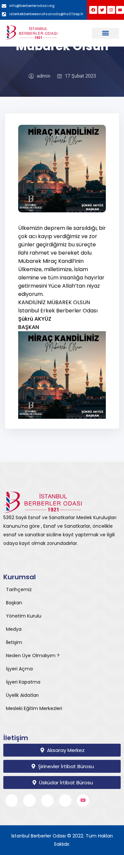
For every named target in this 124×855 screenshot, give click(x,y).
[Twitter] (102, 10)
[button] (105, 33)
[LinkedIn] (47, 800)
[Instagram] (111, 10)
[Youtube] (120, 10)
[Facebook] (93, 10)
